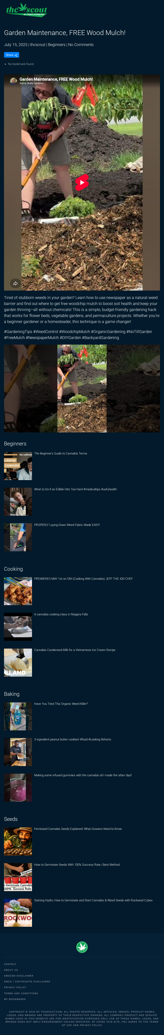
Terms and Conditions (21, 993)
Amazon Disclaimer (18, 975)
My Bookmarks (15, 999)
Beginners (56, 44)
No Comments (81, 44)
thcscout (37, 44)
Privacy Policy (15, 987)
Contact (10, 964)
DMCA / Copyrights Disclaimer (27, 981)
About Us (11, 970)
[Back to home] (26, 10)
